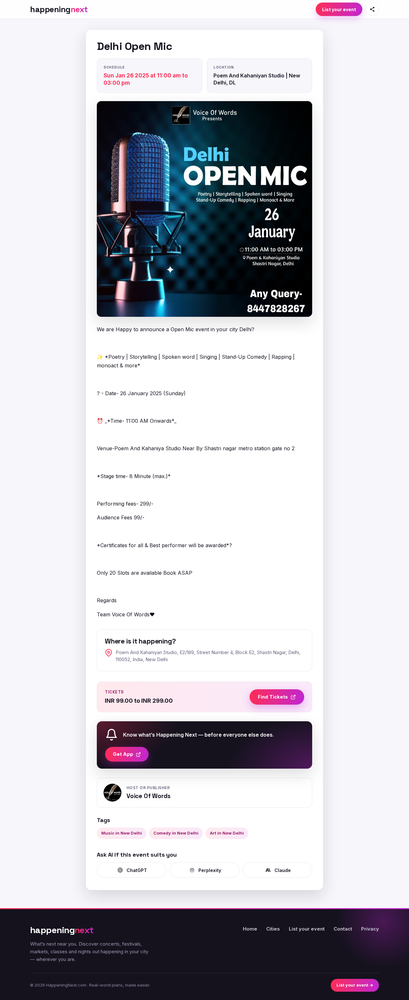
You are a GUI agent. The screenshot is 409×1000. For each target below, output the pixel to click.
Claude (282, 870)
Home (250, 929)
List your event (339, 9)
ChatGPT (137, 870)
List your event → (354, 985)
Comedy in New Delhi (175, 833)
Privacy (370, 929)
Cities (273, 929)
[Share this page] (372, 9)
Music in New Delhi (121, 833)
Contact (343, 929)
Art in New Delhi (227, 833)
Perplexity (209, 870)
